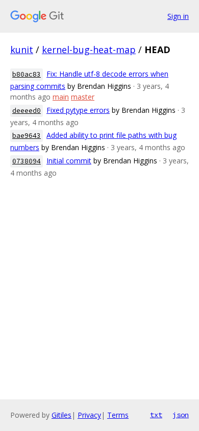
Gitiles (61, 415)
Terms (118, 415)
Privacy (89, 415)
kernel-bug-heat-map (89, 49)
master (82, 97)
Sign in (178, 16)
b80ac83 (26, 74)
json (180, 414)
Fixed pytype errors (78, 110)
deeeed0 (26, 110)
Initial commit (68, 160)
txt (156, 414)
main (61, 97)
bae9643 (26, 135)
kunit (21, 49)
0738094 (26, 161)
